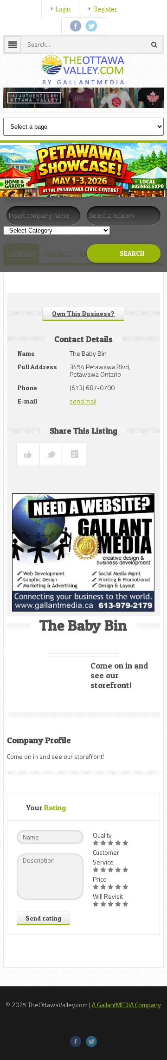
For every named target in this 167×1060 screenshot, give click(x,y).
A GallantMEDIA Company (126, 1005)
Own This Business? (83, 313)
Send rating (43, 918)
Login (63, 8)
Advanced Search (114, 277)
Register (105, 8)
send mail (83, 401)
